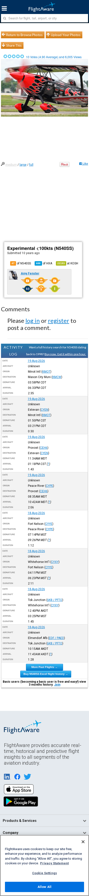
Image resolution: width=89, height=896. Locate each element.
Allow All (44, 887)
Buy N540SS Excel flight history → (45, 673)
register (58, 320)
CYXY (55, 562)
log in (32, 320)
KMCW (56, 377)
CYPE (49, 486)
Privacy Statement (54, 863)
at (67, 263)
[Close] (83, 841)
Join (57, 684)
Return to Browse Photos (24, 35)
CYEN (44, 409)
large (23, 164)
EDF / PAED (56, 638)
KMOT (46, 371)
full (31, 164)
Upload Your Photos (65, 35)
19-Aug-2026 (36, 361)
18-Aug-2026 (36, 513)
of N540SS (21, 263)
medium (11, 164)
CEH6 (43, 447)
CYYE (48, 524)
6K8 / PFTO (54, 600)
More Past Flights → (44, 666)
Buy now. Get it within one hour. (65, 354)
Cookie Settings (44, 873)
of (44, 263)
